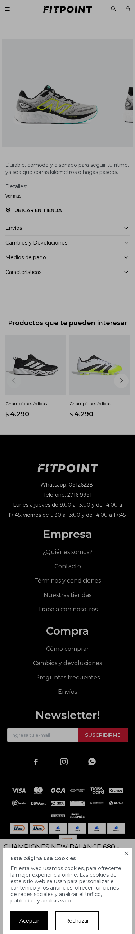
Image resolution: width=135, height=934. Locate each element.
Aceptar (29, 921)
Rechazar (77, 921)
